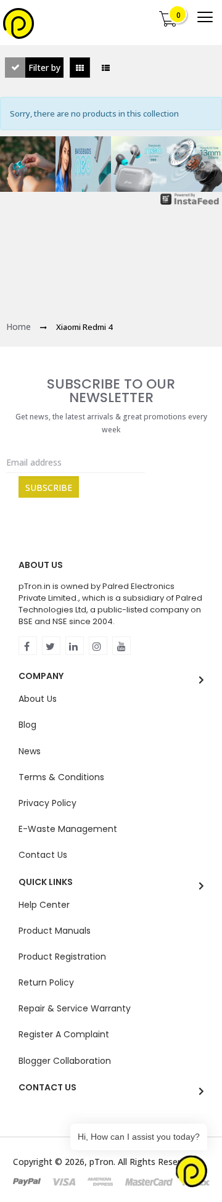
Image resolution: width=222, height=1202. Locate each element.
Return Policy (46, 982)
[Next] (203, 164)
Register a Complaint (63, 1034)
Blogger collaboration (64, 1061)
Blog (27, 724)
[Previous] (18, 164)
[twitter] (51, 645)
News (29, 751)
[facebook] (27, 645)
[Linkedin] (74, 645)
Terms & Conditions (61, 777)
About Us (37, 699)
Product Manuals (54, 930)
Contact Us (42, 855)
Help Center (44, 905)
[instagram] (98, 645)
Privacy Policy (47, 803)
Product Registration (62, 956)
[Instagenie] (190, 199)
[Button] (205, 16)
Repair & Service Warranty (74, 1008)
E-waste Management (67, 829)
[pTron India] (18, 23)
